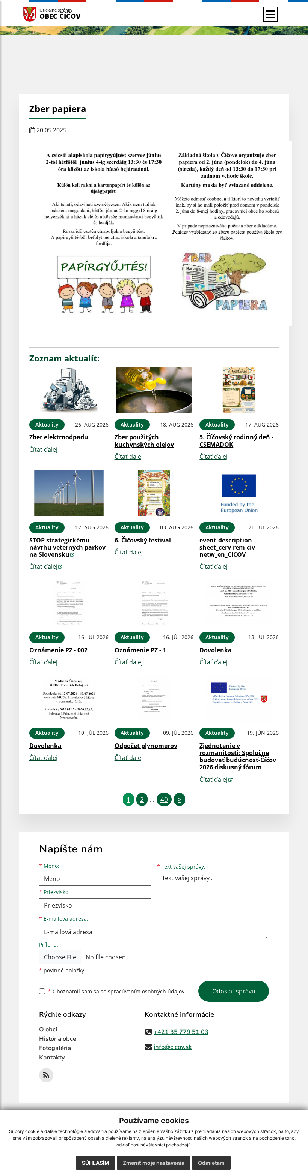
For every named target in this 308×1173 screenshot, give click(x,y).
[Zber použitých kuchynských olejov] (154, 390)
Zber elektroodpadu (58, 437)
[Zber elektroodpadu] (69, 390)
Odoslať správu (233, 991)
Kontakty (52, 1057)
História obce (57, 1039)
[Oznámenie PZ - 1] (154, 603)
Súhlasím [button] (95, 1163)
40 (164, 799)
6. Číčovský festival (143, 540)
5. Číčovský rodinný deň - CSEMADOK (236, 440)
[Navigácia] (270, 14)
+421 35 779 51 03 (181, 1032)
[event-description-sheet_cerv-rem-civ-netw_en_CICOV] (239, 493)
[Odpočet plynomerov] (154, 699)
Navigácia (41, 14)
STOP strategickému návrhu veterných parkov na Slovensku (67, 547)
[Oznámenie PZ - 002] (69, 603)
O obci (48, 1029)
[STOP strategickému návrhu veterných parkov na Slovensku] (69, 493)
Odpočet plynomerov (146, 746)
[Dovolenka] (239, 603)
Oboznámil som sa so (116, 991)
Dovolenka (215, 650)
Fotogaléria (55, 1048)
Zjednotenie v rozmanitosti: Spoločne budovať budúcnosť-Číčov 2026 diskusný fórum (237, 757)
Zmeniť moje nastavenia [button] (153, 1163)
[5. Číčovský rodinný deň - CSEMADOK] (239, 390)
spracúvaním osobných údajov (146, 991)
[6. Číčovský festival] (154, 493)
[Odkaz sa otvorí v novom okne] (46, 1075)
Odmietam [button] (211, 1163)
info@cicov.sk (173, 1047)
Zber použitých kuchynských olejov (144, 440)
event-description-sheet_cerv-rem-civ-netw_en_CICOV (228, 547)
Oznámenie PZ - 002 (58, 650)
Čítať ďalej (43, 449)
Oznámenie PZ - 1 (140, 650)
